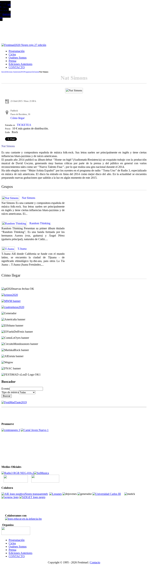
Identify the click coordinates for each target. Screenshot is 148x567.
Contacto (95, 562)
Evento (5, 388)
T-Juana (22, 248)
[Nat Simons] (10, 198)
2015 (22, 72)
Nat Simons (28, 197)
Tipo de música (10, 392)
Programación (29, 72)
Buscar (6, 396)
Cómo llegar (17, 118)
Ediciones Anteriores (13, 72)
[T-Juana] (8, 248)
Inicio (3, 72)
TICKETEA (24, 124)
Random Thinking (39, 223)
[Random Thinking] (14, 223)
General (36, 72)
